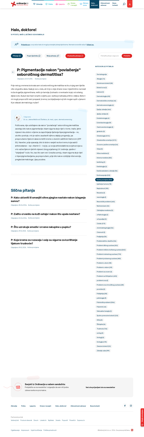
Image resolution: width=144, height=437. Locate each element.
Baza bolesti (95, 406)
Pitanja (15, 56)
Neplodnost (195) (102, 188)
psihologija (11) (101, 298)
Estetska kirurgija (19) (104, 123)
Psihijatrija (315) (102, 293)
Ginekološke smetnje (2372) (106, 140)
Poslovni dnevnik (26, 420)
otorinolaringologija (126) (105, 228)
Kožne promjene (40, 79)
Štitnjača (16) (101, 324)
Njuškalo (51, 420)
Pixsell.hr (72, 420)
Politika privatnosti (50, 430)
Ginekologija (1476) (103, 136)
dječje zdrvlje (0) (102, 114)
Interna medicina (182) (104, 158)
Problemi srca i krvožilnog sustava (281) (110, 285)
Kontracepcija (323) (103, 175)
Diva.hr (36, 420)
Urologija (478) (102, 342)
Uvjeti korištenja (36, 430)
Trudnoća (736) (102, 329)
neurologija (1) (101, 197)
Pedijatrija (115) (102, 236)
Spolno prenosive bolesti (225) (107, 315)
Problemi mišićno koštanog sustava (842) (111, 250)
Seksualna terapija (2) (104, 311)
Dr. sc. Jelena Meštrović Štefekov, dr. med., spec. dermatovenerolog (48, 119)
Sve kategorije (102, 74)
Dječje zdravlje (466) (104, 109)
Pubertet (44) (101, 307)
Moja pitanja (51, 56)
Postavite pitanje (74, 56)
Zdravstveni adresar (78, 406)
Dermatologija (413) (103, 96)
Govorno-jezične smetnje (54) (107, 144)
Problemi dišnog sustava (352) (107, 245)
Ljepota (62, 4)
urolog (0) (100, 333)
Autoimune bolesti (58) (105, 83)
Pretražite (127, 56)
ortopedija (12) (102, 219)
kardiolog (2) (101, 162)
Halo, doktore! (60, 406)
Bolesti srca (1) (102, 87)
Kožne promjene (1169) (104, 180)
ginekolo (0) (101, 131)
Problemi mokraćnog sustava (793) (109, 254)
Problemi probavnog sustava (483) (109, 258)
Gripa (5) (100, 149)
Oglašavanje (15, 430)
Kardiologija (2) (102, 166)
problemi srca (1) (102, 280)
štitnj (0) (99, 320)
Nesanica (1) (101, 193)
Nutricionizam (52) (103, 206)
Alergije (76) (101, 79)
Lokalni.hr (43, 420)
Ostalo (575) (101, 223)
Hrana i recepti (45, 406)
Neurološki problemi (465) (106, 201)
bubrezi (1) (100, 92)
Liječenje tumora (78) (104, 184)
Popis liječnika (32, 56)
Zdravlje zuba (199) (103, 351)
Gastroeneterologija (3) (105, 127)
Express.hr (81, 420)
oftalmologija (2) (102, 215)
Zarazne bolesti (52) (104, 346)
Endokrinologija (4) (103, 118)
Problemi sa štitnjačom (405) (107, 276)
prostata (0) (101, 289)
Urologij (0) (100, 337)
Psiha (50, 4)
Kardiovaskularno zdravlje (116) (107, 171)
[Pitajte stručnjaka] (142, 417)
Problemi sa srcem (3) (104, 272)
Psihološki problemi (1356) (106, 302)
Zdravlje (39, 4)
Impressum (25, 430)
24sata (58, 420)
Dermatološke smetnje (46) (106, 101)
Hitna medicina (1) (103, 153)
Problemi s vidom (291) (104, 267)
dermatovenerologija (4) (105, 105)
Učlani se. (90, 45)
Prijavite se (25, 45)
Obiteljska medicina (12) (105, 210)
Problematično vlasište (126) (106, 241)
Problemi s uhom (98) (104, 263)
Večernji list (15, 420)
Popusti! (65, 420)
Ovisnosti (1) (101, 232)
